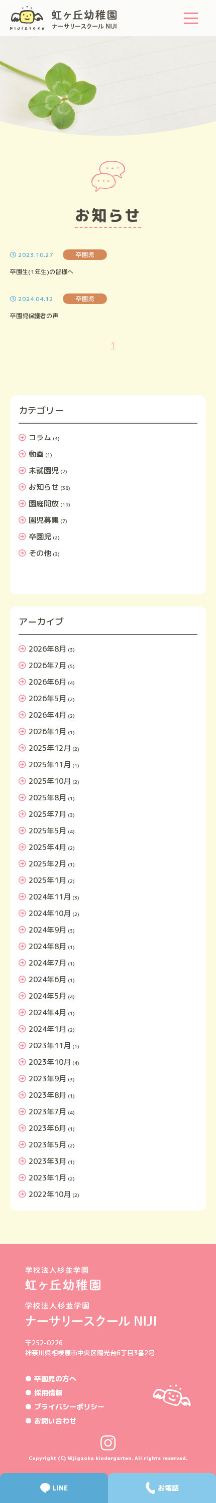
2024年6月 (47, 979)
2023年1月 (47, 1177)
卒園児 (40, 536)
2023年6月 (47, 1128)
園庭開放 (44, 503)
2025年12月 (50, 748)
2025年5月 (47, 830)
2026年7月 (47, 665)
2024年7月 (47, 963)
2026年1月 (47, 731)
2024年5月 (47, 996)
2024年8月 (47, 946)
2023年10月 (50, 1062)
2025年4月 (47, 847)
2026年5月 (47, 698)
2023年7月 (47, 1111)
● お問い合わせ (50, 1420)
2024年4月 (47, 1012)
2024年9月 (47, 930)
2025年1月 (47, 880)
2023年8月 (47, 1095)
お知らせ (44, 487)
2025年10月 (50, 781)
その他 (40, 553)
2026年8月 (47, 649)
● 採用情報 (43, 1392)
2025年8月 (47, 797)
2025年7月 (47, 814)
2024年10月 (50, 913)
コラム (40, 437)
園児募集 (44, 520)
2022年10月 (50, 1194)
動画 (36, 454)
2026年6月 (47, 682)
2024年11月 (50, 896)
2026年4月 (47, 715)
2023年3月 (47, 1161)
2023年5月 (47, 1144)
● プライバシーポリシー (64, 1406)
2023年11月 (50, 1045)
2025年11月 (50, 764)
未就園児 (44, 470)
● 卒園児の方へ (50, 1378)
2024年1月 (47, 1029)
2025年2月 (47, 863)
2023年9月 (47, 1078)
